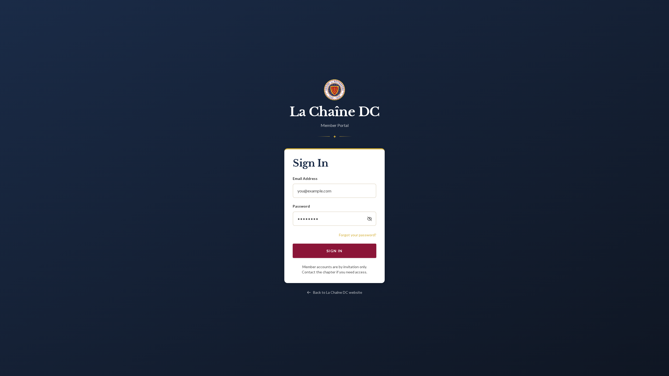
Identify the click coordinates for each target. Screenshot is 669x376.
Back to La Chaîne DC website (337, 292)
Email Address (305, 178)
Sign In (334, 251)
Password (301, 206)
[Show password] (369, 218)
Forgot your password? (357, 235)
